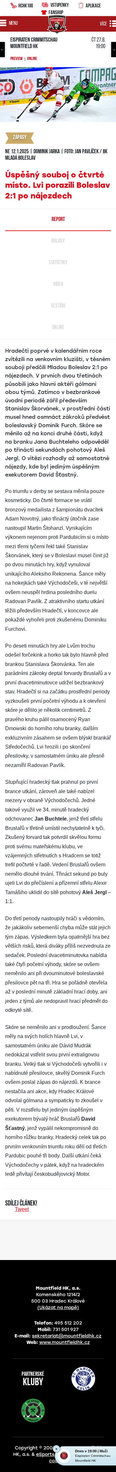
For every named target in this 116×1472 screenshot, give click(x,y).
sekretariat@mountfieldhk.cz (67, 1336)
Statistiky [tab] (58, 263)
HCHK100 (25, 5)
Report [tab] (58, 220)
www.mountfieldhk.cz (64, 1342)
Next (113, 49)
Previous (2, 49)
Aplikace (93, 5)
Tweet (22, 1209)
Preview (16, 59)
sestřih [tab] (58, 306)
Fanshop (56, 12)
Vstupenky (60, 5)
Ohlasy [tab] (58, 241)
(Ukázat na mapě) (58, 1307)
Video (58, 284)
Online (32, 59)
